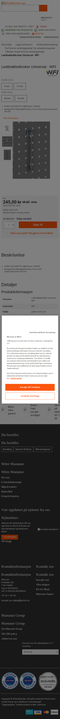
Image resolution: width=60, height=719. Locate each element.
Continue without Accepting (42, 332)
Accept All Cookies (30, 387)
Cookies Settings (30, 396)
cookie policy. (16, 378)
